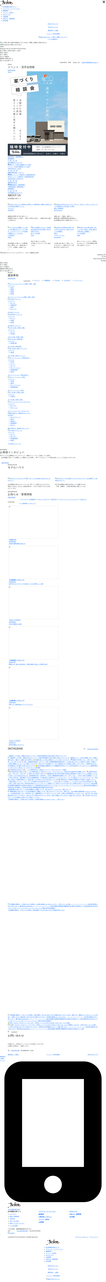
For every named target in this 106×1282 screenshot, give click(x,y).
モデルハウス (7, 14)
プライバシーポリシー (81, 1237)
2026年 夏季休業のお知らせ (90, 62)
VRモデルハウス (53, 27)
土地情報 (5, 16)
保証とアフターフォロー (17, 1223)
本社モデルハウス (53, 24)
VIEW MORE (12, 70)
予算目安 (12, 1219)
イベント (2, 1060)
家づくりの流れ (14, 1221)
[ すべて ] (37, 280)
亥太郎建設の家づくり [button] (9, 7)
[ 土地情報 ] (32, 499)
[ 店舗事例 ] (47, 280)
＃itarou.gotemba (92, 749)
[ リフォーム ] (79, 280)
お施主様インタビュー (45, 1217)
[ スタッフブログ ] (42, 499)
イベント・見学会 (8, 13)
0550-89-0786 (15, 1050)
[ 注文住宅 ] (67, 280)
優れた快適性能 (14, 1216)
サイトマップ (94, 1237)
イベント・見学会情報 (53, 34)
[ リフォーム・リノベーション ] (68, 499)
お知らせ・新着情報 (9, 18)
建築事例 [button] (5, 11)
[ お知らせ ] (83, 499)
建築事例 (41, 1214)
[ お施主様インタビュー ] (28, 503)
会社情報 (5, 20)
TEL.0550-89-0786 (22, 1231)
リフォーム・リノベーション (11, 9)
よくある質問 (14, 1226)
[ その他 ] (57, 280)
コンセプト (13, 1214)
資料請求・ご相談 (53, 30)
